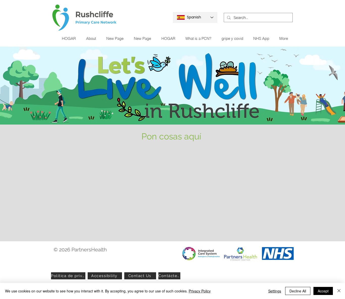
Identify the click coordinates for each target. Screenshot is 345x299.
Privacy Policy (200, 290)
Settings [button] (274, 290)
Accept (323, 290)
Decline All (297, 290)
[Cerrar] (339, 291)
